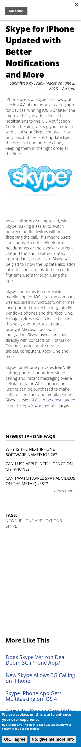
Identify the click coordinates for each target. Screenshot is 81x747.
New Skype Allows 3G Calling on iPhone (40, 678)
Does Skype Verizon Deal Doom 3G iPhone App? (36, 660)
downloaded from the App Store (40, 402)
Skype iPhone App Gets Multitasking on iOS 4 (34, 696)
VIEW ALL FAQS (64, 491)
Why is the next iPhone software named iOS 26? (31, 451)
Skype (11, 526)
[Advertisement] (40, 583)
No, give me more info (53, 739)
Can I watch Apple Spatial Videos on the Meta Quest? (40, 480)
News (11, 520)
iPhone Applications (40, 520)
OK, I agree (14, 739)
